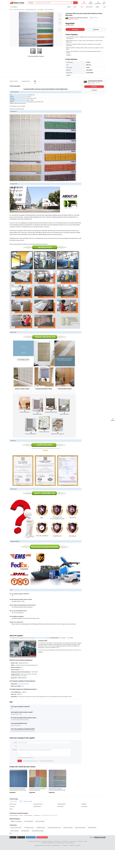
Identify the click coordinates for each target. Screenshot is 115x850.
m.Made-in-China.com (61, 842)
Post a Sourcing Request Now (47, 761)
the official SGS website (41, 637)
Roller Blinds (84, 804)
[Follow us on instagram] (99, 837)
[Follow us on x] (97, 837)
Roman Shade (60, 806)
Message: (15, 749)
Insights (85, 841)
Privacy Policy (77, 845)
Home (11, 9)
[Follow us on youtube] (101, 837)
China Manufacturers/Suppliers (47, 841)
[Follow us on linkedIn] (104, 837)
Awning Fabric (84, 806)
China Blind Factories (40, 827)
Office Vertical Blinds (28, 821)
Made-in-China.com (51, 842)
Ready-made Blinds (61, 804)
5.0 (90, 82)
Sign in (104, 3)
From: (16, 742)
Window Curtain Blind (67, 827)
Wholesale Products (57, 841)
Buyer (75, 6)
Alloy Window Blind (25, 830)
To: (16, 746)
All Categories (14, 6)
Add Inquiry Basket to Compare (36, 56)
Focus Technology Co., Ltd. (48, 845)
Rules (104, 6)
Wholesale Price (65, 841)
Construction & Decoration (19, 9)
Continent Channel (73, 841)
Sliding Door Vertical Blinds (16, 821)
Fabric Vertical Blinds (49, 9)
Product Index (80, 841)
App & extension (89, 6)
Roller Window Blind (92, 827)
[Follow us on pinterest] (102, 837)
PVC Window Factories (28, 827)
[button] (71, 2)
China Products (37, 841)
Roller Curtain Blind (15, 830)
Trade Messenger (30, 837)
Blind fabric (26, 683)
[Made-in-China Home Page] (17, 2)
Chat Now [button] (96, 29)
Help (82, 6)
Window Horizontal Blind (80, 827)
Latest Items (12, 806)
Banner (11, 808)
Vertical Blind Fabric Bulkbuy (38, 830)
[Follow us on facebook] (95, 837)
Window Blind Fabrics (38, 804)
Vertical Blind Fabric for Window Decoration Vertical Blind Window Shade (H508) (57, 790)
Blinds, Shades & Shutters (31, 9)
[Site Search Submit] (75, 2)
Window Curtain (13, 804)
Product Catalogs (28, 801)
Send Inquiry (75, 29)
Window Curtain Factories (16, 827)
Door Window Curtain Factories (54, 827)
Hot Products (30, 841)
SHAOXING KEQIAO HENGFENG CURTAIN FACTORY (79, 17)
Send (20, 760)
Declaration (71, 845)
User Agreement (65, 845)
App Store (13, 837)
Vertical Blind (40, 9)
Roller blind (21, 683)
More (11, 833)
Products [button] (31, 2)
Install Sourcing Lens (42, 837)
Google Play (21, 837)
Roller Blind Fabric (37, 806)
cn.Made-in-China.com (70, 842)
